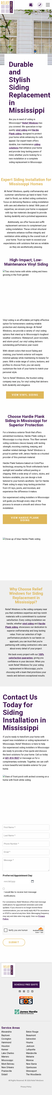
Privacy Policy (26, 1087)
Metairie (30, 1056)
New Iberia (31, 1064)
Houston (5, 1046)
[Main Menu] (48, 5)
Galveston (31, 1039)
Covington (6, 1039)
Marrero (5, 1056)
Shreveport (31, 1071)
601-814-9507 (12, 758)
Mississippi (7, 1060)
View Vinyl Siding (25, 394)
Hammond (6, 1042)
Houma (29, 1042)
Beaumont (31, 1035)
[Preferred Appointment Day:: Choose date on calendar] (32, 881)
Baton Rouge (32, 1031)
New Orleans (7, 1067)
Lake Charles (7, 1053)
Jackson (30, 1046)
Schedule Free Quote (26, 985)
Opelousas (31, 1067)
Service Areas (10, 1027)
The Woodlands (33, 1074)
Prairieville (6, 1071)
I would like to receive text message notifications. (20, 894)
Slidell (4, 1074)
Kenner (4, 1049)
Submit (14, 942)
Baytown (5, 1035)
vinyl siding (21, 130)
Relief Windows (30, 123)
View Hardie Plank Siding (25, 519)
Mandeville (31, 1053)
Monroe (30, 1060)
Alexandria (6, 1031)
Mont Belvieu (7, 1064)
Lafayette (30, 1049)
